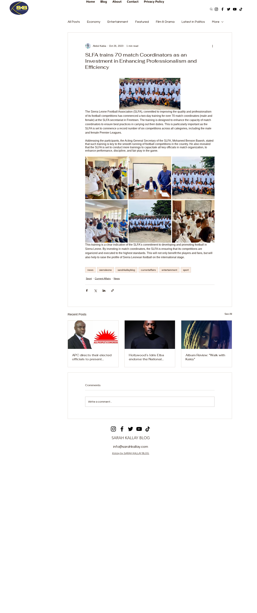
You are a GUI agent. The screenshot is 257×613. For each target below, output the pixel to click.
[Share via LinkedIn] (104, 290)
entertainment (169, 269)
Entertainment (117, 21)
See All (228, 313)
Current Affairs (103, 278)
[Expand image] (106, 177)
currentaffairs (148, 269)
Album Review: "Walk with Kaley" (205, 357)
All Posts (74, 21)
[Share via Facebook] (86, 290)
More (215, 21)
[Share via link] (112, 290)
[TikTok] (241, 9)
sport (186, 269)
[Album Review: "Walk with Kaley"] (206, 335)
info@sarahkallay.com (130, 446)
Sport (89, 278)
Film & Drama (165, 21)
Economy (93, 21)
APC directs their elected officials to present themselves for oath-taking (93, 357)
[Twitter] (228, 9)
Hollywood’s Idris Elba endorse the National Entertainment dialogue (147, 357)
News (117, 278)
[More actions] (212, 46)
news (90, 269)
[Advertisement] (128, 483)
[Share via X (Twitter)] (95, 290)
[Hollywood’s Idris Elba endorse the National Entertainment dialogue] (150, 335)
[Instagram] (216, 9)
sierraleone (105, 269)
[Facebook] (222, 9)
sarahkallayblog (126, 269)
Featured (142, 21)
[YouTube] (235, 9)
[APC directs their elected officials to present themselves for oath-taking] (93, 335)
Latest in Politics (193, 21)
